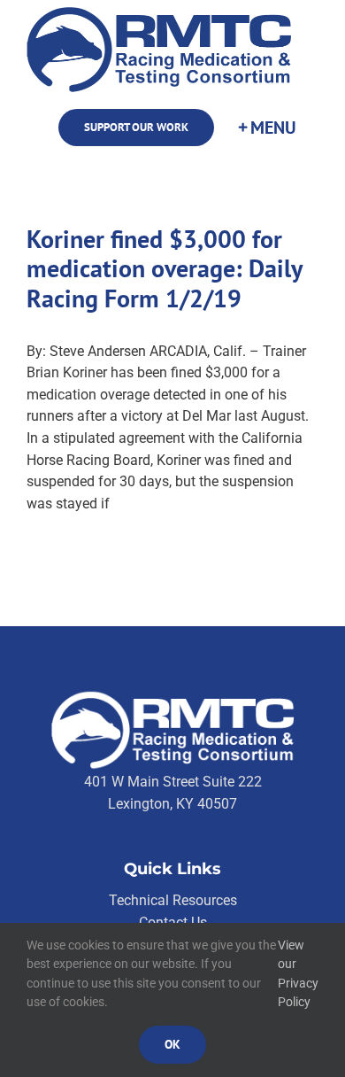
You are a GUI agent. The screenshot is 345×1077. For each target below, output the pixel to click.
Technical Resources (173, 900)
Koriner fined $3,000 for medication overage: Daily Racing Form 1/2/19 (164, 268)
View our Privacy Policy (298, 974)
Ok (172, 1044)
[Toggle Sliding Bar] (266, 128)
